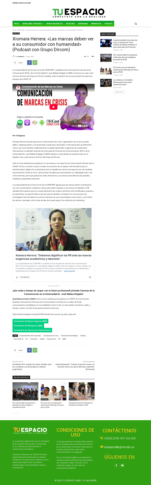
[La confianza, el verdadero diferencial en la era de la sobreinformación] (106, 83)
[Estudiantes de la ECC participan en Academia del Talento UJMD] (82, 391)
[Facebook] (29, 62)
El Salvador (34, 339)
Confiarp (83, 335)
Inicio (14, 30)
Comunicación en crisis (50, 335)
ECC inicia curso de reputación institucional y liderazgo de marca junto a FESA (52, 405)
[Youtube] (122, 465)
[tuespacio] (14, 56)
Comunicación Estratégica (69, 335)
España (42, 339)
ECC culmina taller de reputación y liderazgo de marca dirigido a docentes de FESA (24, 405)
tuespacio (20, 56)
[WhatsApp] (35, 62)
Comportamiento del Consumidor (30, 335)
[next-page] (17, 413)
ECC (27, 339)
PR (59, 339)
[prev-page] (14, 413)
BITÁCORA (21, 30)
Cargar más (118, 92)
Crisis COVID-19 (18, 339)
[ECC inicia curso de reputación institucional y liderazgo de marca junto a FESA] (54, 391)
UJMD (64, 339)
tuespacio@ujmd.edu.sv (119, 447)
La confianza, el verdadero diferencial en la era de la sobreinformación (123, 82)
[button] (135, 23)
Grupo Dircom (51, 339)
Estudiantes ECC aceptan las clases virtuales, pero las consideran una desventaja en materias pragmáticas (32, 366)
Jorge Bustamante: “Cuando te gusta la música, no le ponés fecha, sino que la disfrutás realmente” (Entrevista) (75, 366)
